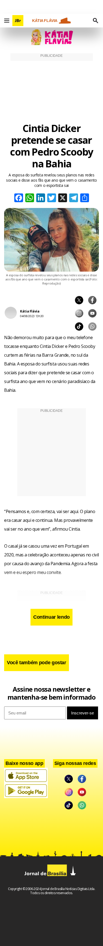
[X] (62, 198)
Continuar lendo (51, 617)
